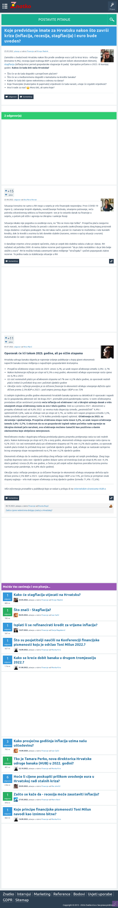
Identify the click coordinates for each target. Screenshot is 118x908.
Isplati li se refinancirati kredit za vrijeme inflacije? (55, 625)
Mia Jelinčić (55, 786)
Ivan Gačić (55, 615)
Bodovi (79, 894)
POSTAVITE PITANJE (54, 19)
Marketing (42, 894)
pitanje (17, 51)
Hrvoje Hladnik (42, 51)
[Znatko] (20, 5)
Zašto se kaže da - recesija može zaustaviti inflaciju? (56, 794)
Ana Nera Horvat (30, 200)
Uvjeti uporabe (100, 894)
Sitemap (22, 900)
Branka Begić (43, 506)
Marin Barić (55, 800)
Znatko (8, 894)
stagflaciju (9, 64)
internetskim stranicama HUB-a (90, 488)
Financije (30, 51)
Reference (61, 894)
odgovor (17, 200)
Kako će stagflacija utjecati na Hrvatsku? (47, 595)
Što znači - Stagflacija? (32, 610)
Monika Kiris (56, 650)
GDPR (7, 900)
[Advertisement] (59, 152)
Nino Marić (28, 347)
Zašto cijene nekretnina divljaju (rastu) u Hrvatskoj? (29, 510)
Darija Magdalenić (58, 630)
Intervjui (24, 894)
